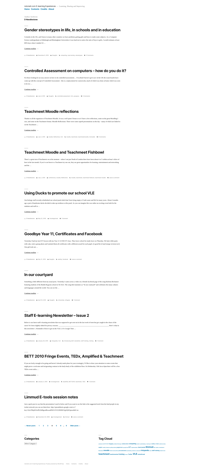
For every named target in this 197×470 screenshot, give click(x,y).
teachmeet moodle (100, 177)
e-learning (148, 443)
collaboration (125, 443)
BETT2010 (72, 381)
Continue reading (31, 48)
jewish (143, 447)
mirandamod (161, 447)
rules (150, 450)
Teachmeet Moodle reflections (51, 111)
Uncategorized (53, 218)
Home (27, 9)
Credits (44, 9)
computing (64, 55)
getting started (113, 447)
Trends (126, 454)
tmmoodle (92, 137)
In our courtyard (38, 274)
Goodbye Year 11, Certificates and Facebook (63, 234)
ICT (130, 447)
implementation (134, 447)
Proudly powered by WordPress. (55, 464)
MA (154, 447)
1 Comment (64, 218)
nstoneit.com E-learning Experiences (40, 6)
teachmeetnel (114, 454)
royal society (71, 55)
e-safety (153, 443)
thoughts (54, 55)
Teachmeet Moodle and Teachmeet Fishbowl (64, 152)
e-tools (157, 443)
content (138, 443)
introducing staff (69, 341)
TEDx (83, 381)
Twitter (130, 454)
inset (139, 447)
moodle (51, 137)
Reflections (56, 137)
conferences (52, 177)
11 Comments (89, 55)
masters (157, 447)
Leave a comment (114, 177)
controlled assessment (63, 96)
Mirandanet (100, 450)
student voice (162, 450)
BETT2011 (106, 443)
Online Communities (114, 450)
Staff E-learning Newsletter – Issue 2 (56, 315)
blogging (111, 443)
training (91, 341)
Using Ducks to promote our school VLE (59, 193)
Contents (35, 9)
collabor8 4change (117, 443)
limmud (67, 417)
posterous (134, 450)
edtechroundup (162, 443)
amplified (65, 381)
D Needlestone (30, 55)
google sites (125, 447)
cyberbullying (143, 443)
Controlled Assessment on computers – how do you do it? (75, 70)
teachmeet (74, 137)
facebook (65, 259)
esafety (60, 259)
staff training (84, 341)
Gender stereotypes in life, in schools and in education (72, 30)
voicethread (141, 454)
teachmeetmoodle (83, 137)
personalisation (122, 450)
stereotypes (78, 55)
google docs (120, 447)
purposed (138, 450)
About (51, 9)
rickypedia (55, 341)
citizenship (61, 300)
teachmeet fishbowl (88, 177)
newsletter (77, 341)
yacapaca (76, 96)
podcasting (129, 450)
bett (103, 443)
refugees (67, 300)
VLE (72, 96)
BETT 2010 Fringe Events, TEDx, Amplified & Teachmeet (73, 356)
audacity (100, 443)
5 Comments (86, 96)
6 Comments (102, 137)
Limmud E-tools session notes (51, 397)
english (100, 447)
